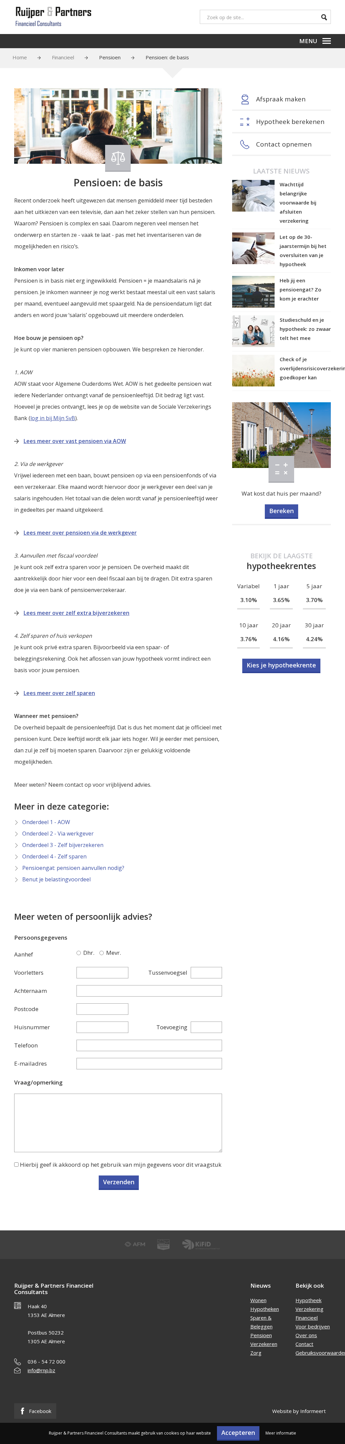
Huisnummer (32, 1027)
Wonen (258, 1300)
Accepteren (238, 1433)
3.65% (281, 600)
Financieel (63, 57)
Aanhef (23, 954)
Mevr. (102, 953)
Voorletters (28, 972)
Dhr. (79, 953)
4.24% (314, 639)
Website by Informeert (299, 1411)
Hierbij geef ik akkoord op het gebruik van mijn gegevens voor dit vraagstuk (120, 1164)
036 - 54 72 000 (46, 1361)
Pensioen (110, 57)
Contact (304, 1344)
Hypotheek (308, 1300)
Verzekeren (263, 1344)
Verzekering (309, 1309)
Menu (308, 41)
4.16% (281, 639)
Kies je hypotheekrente (281, 665)
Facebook (39, 1411)
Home (19, 57)
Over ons (306, 1335)
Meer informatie (280, 1433)
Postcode (26, 1009)
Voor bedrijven (312, 1326)
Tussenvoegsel (167, 972)
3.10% (248, 600)
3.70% (314, 600)
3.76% (248, 639)
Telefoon (26, 1045)
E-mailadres (30, 1063)
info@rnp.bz (41, 1370)
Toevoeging (171, 1027)
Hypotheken (264, 1309)
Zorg (255, 1352)
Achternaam (30, 991)
